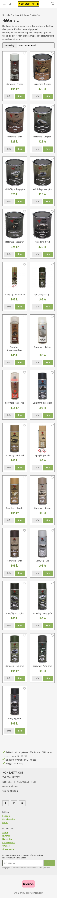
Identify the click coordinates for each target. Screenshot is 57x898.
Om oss (6, 845)
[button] (20, 96)
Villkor (5, 832)
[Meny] (4, 3)
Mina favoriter (9, 819)
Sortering (9, 45)
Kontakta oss (8, 842)
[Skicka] (49, 863)
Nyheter (6, 835)
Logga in (6, 815)
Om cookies (8, 849)
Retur (5, 822)
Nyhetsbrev (8, 839)
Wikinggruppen (36, 892)
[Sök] (10, 4)
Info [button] (9, 96)
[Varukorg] (52, 3)
